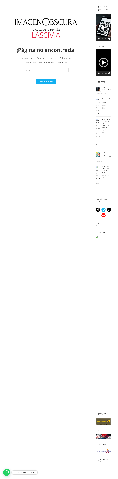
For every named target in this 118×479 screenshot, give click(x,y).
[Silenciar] (109, 39)
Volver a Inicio (46, 82)
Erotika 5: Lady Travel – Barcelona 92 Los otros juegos (103, 156)
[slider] (102, 38)
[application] (103, 27)
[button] (103, 27)
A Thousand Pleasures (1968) (106, 101)
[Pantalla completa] (110, 39)
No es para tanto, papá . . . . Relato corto (106, 169)
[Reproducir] (99, 39)
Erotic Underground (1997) (106, 89)
